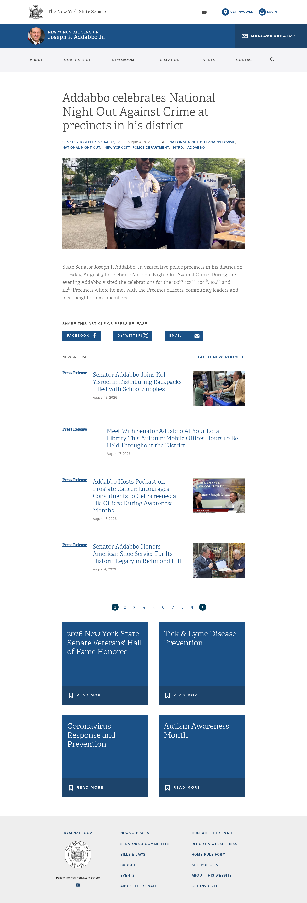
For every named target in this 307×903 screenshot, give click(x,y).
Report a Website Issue (216, 844)
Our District (77, 60)
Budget (128, 865)
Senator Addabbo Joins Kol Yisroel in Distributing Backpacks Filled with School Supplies (137, 382)
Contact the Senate (212, 833)
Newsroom (123, 60)
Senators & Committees (145, 844)
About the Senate (138, 886)
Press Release (74, 372)
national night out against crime (202, 142)
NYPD (178, 147)
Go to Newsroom (218, 357)
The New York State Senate (77, 12)
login (272, 12)
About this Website (212, 875)
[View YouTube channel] (204, 12)
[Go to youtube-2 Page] (78, 885)
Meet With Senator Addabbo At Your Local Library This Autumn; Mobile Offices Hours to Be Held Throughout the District (172, 438)
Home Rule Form (209, 854)
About (36, 60)
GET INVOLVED (205, 886)
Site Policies (205, 865)
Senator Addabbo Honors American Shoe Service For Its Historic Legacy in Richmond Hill (137, 554)
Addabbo (196, 147)
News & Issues (134, 833)
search (272, 60)
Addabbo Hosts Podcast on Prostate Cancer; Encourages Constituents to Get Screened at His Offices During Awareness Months (135, 496)
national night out (81, 147)
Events (208, 60)
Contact (245, 60)
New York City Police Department (136, 147)
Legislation (168, 60)
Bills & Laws (133, 854)
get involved (242, 12)
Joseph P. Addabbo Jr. (77, 37)
